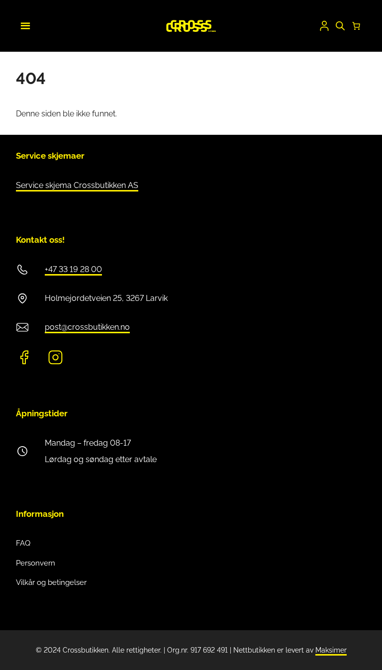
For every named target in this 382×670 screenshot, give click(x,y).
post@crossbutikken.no (87, 327)
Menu (24, 24)
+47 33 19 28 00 (73, 269)
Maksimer (331, 650)
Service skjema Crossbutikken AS (77, 185)
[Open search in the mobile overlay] (340, 25)
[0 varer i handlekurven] (356, 26)
